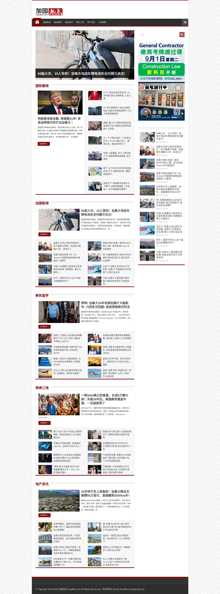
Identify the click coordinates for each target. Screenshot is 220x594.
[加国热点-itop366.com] (48, 10)
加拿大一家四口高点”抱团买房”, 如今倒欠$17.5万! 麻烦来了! (116, 538)
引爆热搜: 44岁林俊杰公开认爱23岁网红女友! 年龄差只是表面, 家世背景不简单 (116, 469)
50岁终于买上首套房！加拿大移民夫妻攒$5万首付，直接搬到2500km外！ (169, 189)
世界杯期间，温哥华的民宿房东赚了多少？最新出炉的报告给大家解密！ (67, 527)
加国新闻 (47, 22)
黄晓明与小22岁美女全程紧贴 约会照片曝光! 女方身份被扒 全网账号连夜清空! (67, 458)
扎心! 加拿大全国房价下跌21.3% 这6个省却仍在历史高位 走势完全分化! (116, 562)
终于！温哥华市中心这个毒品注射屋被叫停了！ (169, 241)
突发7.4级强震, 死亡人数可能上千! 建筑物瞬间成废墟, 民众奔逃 (117, 156)
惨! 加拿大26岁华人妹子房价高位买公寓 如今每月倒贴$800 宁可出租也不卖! (117, 527)
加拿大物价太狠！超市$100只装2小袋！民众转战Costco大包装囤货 (117, 246)
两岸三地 (80, 22)
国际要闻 (58, 22)
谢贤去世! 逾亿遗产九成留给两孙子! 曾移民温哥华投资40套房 (117, 434)
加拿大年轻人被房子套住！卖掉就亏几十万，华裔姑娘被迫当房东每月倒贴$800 (67, 550)
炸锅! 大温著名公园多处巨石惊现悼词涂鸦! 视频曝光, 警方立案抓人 (67, 269)
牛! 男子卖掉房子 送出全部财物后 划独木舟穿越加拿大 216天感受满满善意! (117, 110)
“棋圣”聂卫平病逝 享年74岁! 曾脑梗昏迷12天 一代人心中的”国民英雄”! (66, 469)
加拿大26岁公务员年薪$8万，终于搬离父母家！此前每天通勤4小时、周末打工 (67, 246)
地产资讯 (91, 22)
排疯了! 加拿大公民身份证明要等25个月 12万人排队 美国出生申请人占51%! (67, 338)
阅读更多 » (44, 144)
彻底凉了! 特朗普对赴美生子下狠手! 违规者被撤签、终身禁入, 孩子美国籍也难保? (116, 186)
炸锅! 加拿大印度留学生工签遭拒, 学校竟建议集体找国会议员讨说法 (117, 350)
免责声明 (107, 589)
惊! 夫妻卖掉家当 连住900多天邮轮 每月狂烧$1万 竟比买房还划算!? (117, 257)
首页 (37, 22)
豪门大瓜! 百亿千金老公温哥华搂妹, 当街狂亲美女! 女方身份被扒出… (67, 434)
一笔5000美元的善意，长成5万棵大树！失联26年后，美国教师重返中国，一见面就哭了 (104, 399)
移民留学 (69, 22)
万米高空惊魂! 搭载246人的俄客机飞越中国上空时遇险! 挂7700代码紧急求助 (117, 458)
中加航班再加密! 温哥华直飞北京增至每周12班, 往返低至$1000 (67, 350)
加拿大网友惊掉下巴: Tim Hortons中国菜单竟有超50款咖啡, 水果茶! (66, 257)
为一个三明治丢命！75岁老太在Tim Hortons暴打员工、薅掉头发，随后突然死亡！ (117, 141)
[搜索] (182, 34)
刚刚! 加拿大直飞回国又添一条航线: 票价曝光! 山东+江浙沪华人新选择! (117, 373)
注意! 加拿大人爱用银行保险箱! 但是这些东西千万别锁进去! (116, 281)
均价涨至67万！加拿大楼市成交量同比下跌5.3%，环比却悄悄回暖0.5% (67, 562)
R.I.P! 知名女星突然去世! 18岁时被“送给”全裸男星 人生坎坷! (117, 95)
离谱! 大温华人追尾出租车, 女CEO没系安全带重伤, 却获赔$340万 (67, 361)
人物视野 (102, 22)
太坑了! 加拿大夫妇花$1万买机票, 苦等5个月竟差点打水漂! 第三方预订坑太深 (117, 269)
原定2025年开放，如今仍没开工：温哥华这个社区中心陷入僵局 (117, 361)
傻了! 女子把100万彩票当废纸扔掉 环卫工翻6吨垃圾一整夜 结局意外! (117, 171)
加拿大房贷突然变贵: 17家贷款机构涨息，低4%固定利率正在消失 (67, 538)
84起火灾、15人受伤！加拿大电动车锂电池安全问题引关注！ (82, 73)
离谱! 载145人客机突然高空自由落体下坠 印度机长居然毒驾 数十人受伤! (117, 126)
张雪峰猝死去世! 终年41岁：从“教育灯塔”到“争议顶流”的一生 (117, 446)
